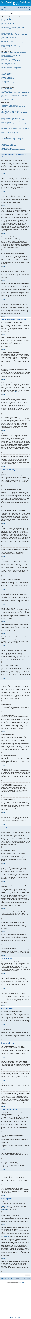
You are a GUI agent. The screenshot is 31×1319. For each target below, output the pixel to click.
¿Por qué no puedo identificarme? (8, 23)
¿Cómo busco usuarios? (6, 122)
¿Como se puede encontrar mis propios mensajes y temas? (13, 123)
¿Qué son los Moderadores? (7, 89)
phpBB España (21, 1282)
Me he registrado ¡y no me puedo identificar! (10, 22)
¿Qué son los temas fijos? (6, 81)
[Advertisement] (15, 1299)
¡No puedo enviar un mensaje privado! (9, 103)
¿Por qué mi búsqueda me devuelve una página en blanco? (13, 121)
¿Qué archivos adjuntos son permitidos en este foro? (12, 138)
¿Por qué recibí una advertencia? (8, 63)
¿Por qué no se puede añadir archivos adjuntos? (11, 62)
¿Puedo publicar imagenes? (6, 77)
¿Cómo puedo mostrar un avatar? (8, 44)
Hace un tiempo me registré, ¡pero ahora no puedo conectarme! (14, 24)
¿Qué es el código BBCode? (7, 73)
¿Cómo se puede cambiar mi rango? (8, 45)
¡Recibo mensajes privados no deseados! (9, 105)
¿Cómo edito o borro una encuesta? (8, 59)
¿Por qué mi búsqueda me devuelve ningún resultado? (12, 119)
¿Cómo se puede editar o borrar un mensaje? (10, 54)
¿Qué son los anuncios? (6, 80)
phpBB (16, 391)
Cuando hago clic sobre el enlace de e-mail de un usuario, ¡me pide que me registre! (15, 47)
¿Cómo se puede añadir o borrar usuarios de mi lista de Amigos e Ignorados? (14, 113)
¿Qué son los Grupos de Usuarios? (8, 91)
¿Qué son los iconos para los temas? (9, 84)
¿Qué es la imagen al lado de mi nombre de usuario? (12, 42)
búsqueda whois (5, 1236)
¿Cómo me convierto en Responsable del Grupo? (11, 94)
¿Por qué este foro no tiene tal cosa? (8, 145)
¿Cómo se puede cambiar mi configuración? (10, 33)
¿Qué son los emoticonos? (6, 76)
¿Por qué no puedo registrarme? (7, 20)
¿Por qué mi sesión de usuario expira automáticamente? (12, 27)
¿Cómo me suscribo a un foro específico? (9, 132)
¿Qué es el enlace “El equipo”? (7, 99)
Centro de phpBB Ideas (9, 1220)
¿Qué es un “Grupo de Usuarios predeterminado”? (11, 98)
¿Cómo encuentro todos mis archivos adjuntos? (11, 139)
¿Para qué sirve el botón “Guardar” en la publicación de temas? (14, 66)
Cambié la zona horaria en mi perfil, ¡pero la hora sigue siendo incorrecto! (14, 39)
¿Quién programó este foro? (7, 144)
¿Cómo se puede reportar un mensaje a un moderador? (12, 64)
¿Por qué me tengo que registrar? (8, 18)
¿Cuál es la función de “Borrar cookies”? (9, 28)
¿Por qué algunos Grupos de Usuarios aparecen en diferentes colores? (14, 96)
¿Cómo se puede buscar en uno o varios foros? (11, 118)
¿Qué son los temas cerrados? (7, 82)
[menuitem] (4, 7)
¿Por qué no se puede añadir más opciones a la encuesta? (13, 58)
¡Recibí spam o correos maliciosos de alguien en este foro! (13, 106)
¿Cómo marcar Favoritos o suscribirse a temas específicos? (13, 131)
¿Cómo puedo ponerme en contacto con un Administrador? (13, 149)
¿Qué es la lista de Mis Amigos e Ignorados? (10, 111)
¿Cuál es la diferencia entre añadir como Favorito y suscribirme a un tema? (15, 129)
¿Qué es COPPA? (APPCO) (7, 19)
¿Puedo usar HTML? (5, 74)
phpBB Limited (4, 1206)
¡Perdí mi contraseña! (5, 26)
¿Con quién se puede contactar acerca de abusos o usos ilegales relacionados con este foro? (14, 147)
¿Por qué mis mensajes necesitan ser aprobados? (11, 67)
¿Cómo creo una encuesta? (7, 56)
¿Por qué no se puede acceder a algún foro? (10, 60)
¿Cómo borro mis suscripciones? (8, 133)
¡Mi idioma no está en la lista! (7, 41)
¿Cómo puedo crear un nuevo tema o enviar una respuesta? (13, 52)
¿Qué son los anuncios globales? (8, 78)
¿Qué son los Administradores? (7, 88)
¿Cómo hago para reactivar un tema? (9, 68)
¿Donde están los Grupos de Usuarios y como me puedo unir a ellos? (15, 92)
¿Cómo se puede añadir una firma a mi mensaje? (11, 55)
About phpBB (4, 1209)
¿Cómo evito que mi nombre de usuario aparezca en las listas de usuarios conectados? (14, 35)
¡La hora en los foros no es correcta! (8, 37)
